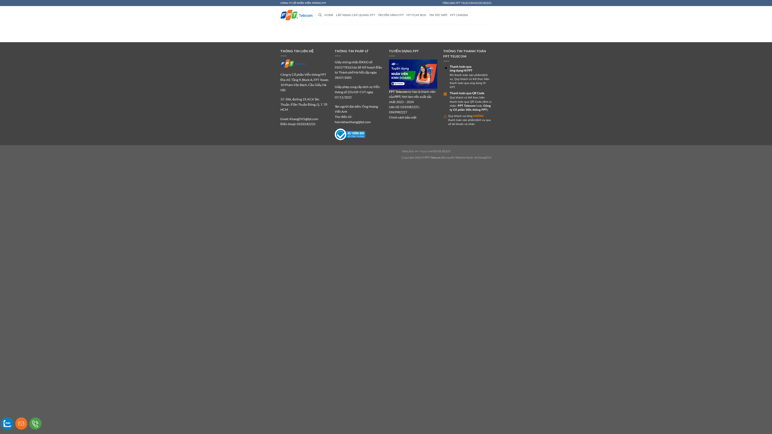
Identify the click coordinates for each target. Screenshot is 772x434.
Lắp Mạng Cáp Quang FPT (355, 15)
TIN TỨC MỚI (438, 15)
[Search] (320, 15)
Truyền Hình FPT (391, 15)
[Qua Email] (21, 423)
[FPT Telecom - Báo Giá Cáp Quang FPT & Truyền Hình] (296, 15)
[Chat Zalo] (7, 423)
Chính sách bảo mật (403, 117)
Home (328, 15)
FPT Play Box (416, 15)
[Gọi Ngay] (35, 423)
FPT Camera (459, 15)
